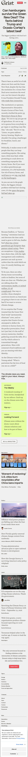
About (3, 698)
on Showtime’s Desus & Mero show (13, 116)
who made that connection (11, 101)
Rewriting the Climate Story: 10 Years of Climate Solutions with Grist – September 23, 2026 (13, 608)
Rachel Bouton (5, 613)
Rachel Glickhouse (6, 628)
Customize (13, 753)
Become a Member (6, 723)
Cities (19, 487)
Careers (3, 704)
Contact (3, 702)
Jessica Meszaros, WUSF (7, 541)
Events (3, 721)
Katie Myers (4, 640)
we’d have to (6, 175)
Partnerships (4, 707)
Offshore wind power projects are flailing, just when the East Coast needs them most (13, 522)
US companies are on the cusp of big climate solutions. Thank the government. (13, 593)
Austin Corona (8, 528)
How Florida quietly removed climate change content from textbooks (12, 536)
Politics (3, 679)
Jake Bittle (7, 600)
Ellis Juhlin (4, 553)
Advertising (4, 725)
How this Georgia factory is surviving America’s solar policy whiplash (14, 561)
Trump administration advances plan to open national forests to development (13, 548)
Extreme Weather (5, 686)
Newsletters (4, 719)
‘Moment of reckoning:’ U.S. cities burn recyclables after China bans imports (13, 478)
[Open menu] (25, 3)
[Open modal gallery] (14, 211)
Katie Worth (19, 541)
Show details (19, 744)
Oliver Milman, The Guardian (8, 487)
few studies (19, 251)
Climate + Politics (22, 71)
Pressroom (4, 709)
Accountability (5, 684)
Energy (3, 677)
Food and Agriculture (6, 688)
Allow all (14, 749)
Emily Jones (4, 566)
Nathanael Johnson (9, 62)
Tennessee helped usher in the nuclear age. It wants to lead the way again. (13, 635)
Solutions (3, 681)
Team (2, 700)
